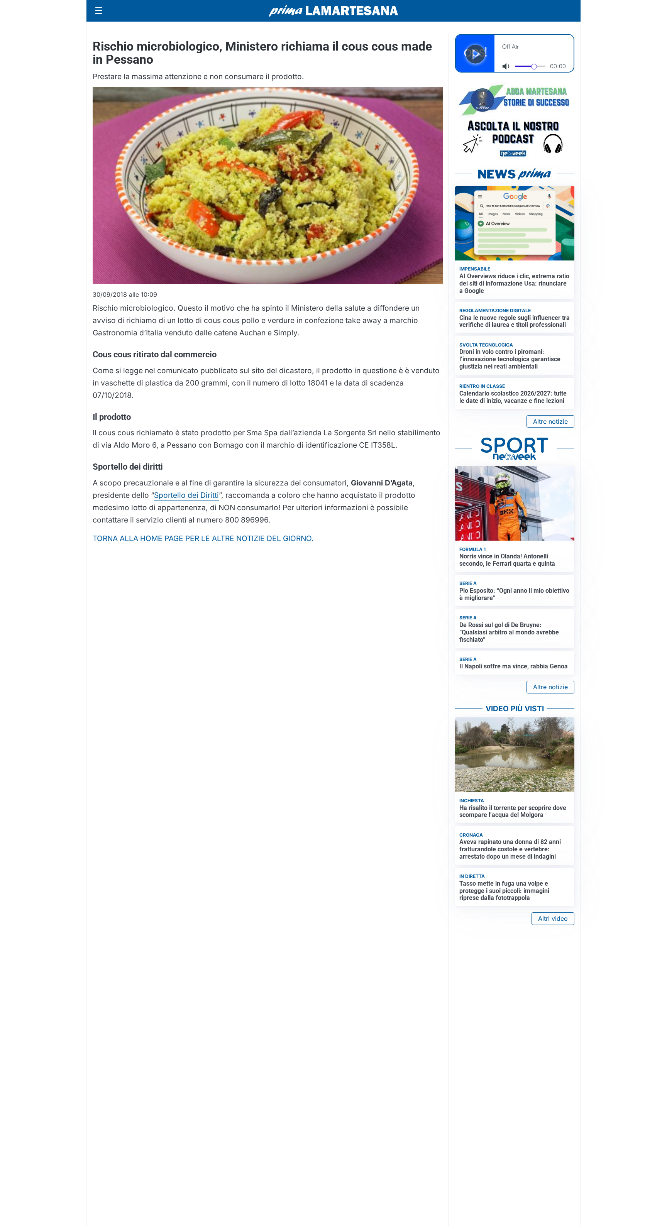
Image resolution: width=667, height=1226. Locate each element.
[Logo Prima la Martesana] (333, 11)
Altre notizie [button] (550, 421)
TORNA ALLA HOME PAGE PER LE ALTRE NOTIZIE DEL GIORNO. (203, 538)
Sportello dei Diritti (186, 495)
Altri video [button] (553, 918)
